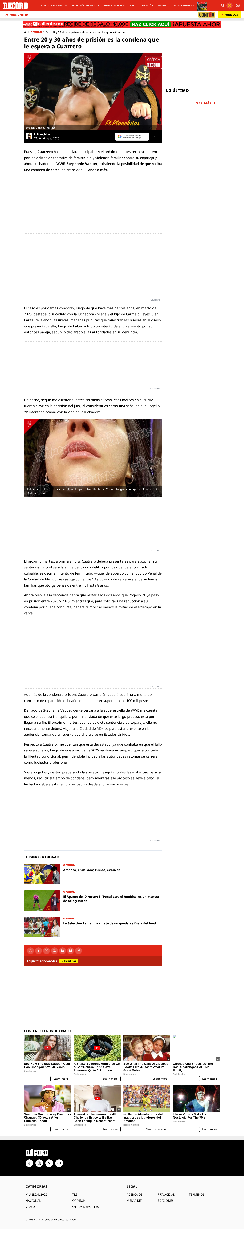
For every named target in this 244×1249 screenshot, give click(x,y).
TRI (74, 1194)
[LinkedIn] (62, 950)
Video (162, 5)
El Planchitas (42, 134)
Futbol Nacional (52, 5)
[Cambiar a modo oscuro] (229, 5)
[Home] (25, 32)
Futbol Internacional (119, 5)
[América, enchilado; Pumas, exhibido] (93, 874)
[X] (46, 950)
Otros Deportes (181, 5)
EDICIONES (166, 1200)
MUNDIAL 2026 (36, 1194)
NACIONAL (33, 1200)
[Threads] (54, 950)
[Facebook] (38, 950)
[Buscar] (222, 5)
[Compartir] (155, 136)
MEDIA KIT (134, 1200)
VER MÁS (204, 103)
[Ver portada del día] (202, 5)
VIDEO (30, 1207)
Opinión (148, 5)
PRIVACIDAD (166, 1194)
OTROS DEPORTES (85, 1207)
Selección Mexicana (85, 5)
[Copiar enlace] (78, 950)
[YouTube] (59, 1163)
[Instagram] (39, 1163)
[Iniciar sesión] (238, 5)
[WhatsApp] (30, 950)
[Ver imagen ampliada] (93, 91)
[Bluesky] (70, 950)
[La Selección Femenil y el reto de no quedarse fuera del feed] (93, 927)
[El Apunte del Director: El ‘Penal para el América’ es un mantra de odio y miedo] (93, 900)
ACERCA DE (135, 1194)
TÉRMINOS (197, 1194)
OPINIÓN (79, 1200)
